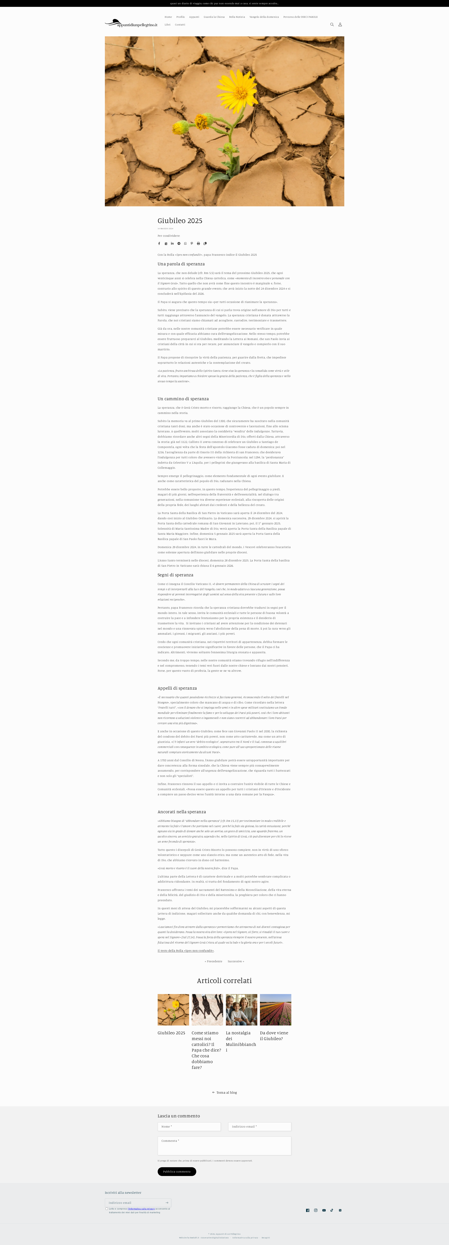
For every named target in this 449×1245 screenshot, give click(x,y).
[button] (332, 25)
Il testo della (167, 950)
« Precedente (213, 961)
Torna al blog (227, 1092)
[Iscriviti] (167, 1202)
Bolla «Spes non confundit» (195, 950)
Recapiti (266, 1237)
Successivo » (236, 961)
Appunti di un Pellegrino (228, 1234)
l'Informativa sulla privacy (141, 1209)
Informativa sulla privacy (245, 1237)
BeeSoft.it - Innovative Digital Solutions (209, 1237)
